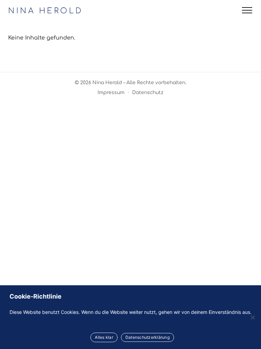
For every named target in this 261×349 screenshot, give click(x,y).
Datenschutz (147, 92)
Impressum (111, 92)
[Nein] (252, 317)
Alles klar (104, 337)
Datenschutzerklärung (147, 337)
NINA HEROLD (45, 11)
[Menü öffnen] (247, 10)
